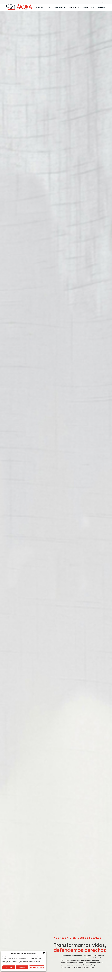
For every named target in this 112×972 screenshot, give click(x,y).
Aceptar (9, 967)
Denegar (22, 967)
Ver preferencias (37, 967)
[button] (44, 953)
